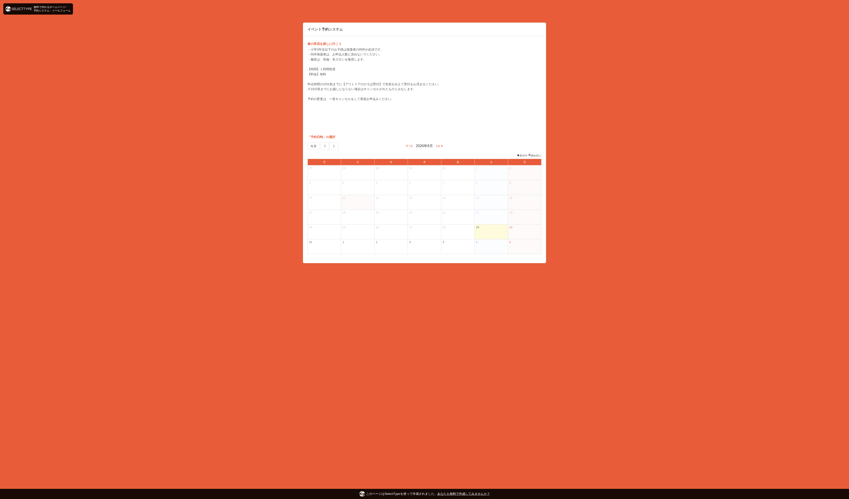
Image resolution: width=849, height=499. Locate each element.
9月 (438, 146)
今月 (313, 146)
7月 (410, 146)
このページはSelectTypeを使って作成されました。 (428, 493)
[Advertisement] (424, 118)
